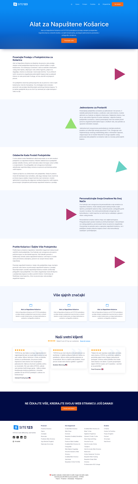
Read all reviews (85, 341)
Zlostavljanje (71, 478)
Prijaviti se (106, 4)
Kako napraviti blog (90, 439)
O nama (106, 428)
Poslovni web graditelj (71, 441)
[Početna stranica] (71, 4)
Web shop (68, 431)
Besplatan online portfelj (72, 462)
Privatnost (63, 478)
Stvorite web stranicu (69, 408)
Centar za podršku (109, 431)
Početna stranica (46, 428)
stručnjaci (107, 439)
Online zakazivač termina (92, 454)
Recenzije (44, 436)
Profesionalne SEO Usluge (92, 464)
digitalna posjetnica (90, 434)
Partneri (106, 436)
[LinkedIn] (21, 437)
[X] (17, 437)
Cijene (77, 4)
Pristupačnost (78, 478)
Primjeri (84, 4)
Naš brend (107, 441)
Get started (117, 4)
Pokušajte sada (69, 40)
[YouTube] (25, 437)
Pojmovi (58, 478)
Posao (108, 434)
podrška (92, 4)
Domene (67, 434)
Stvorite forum (88, 441)
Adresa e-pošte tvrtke (91, 436)
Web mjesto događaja (71, 449)
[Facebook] (14, 437)
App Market (47, 441)
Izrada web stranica (71, 428)
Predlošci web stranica (48, 439)
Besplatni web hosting (91, 457)
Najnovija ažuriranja (47, 444)
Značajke (43, 434)
